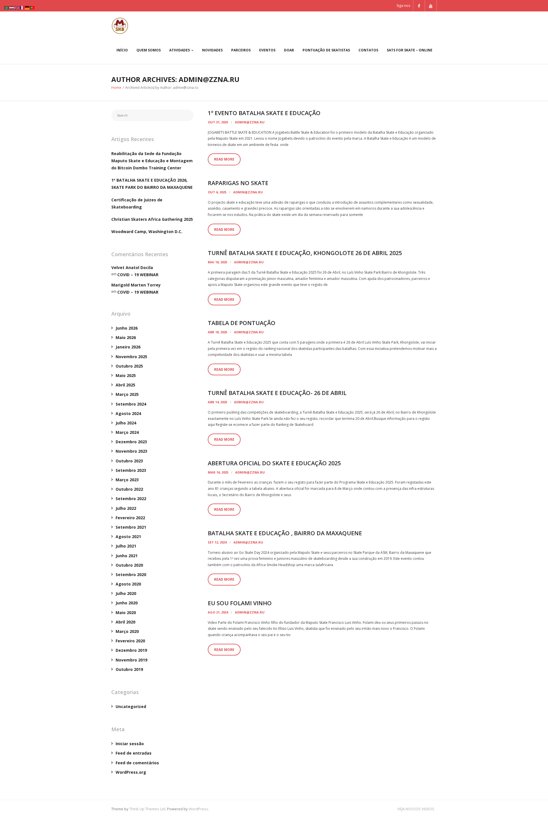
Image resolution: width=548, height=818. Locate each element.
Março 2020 (127, 631)
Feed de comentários (137, 762)
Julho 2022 (126, 508)
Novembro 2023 (131, 451)
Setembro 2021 (131, 527)
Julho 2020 (126, 593)
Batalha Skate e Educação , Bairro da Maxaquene (285, 533)
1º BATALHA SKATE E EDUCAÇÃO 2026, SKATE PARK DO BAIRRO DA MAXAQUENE (152, 183)
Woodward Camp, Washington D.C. (146, 231)
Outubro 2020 (129, 565)
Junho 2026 (127, 328)
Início (122, 50)
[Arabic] (6, 7)
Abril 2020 (125, 622)
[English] (17, 7)
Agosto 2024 (128, 413)
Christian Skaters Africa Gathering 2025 (152, 219)
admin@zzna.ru (250, 122)
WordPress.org (131, 772)
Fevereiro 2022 (130, 517)
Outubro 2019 (129, 669)
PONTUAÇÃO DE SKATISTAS (326, 50)
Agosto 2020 (128, 584)
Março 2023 (127, 479)
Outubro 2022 (129, 489)
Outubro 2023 (129, 461)
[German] (27, 7)
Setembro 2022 (131, 498)
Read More (224, 159)
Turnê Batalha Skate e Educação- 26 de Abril (277, 393)
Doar (289, 50)
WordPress (198, 808)
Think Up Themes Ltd (147, 808)
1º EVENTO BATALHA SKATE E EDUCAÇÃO (264, 113)
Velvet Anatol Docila (132, 267)
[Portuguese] (32, 7)
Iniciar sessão (130, 743)
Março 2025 (127, 394)
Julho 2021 (126, 546)
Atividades (179, 50)
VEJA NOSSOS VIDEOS (415, 808)
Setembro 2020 (131, 574)
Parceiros (241, 50)
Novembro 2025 (131, 356)
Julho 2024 (126, 423)
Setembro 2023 (131, 470)
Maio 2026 (126, 337)
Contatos (368, 50)
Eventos (267, 50)
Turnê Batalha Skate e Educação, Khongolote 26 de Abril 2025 (305, 253)
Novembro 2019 (131, 660)
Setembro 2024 (131, 404)
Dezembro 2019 (131, 650)
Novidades (212, 50)
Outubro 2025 (129, 366)
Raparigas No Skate (238, 183)
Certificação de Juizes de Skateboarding (136, 203)
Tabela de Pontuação (241, 323)
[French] (22, 7)
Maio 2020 (126, 612)
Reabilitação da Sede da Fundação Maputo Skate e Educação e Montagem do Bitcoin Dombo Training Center (152, 161)
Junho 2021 (127, 555)
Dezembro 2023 (131, 441)
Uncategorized (131, 706)
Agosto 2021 (128, 536)
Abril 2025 (125, 385)
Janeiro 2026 (128, 347)
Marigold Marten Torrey (136, 285)
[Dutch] (12, 7)
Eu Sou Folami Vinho (240, 603)
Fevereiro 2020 (130, 640)
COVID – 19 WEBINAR (137, 274)
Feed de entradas (134, 753)
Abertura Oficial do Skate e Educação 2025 (274, 463)
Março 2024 (127, 432)
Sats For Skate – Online (409, 50)
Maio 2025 (126, 375)
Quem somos (148, 50)
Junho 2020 (127, 603)
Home (116, 87)
